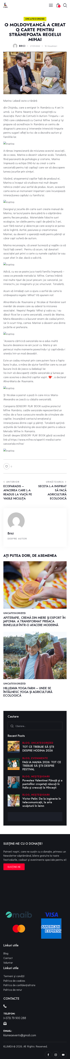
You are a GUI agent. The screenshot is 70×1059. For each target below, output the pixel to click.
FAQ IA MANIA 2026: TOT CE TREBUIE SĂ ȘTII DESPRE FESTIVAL (41, 765)
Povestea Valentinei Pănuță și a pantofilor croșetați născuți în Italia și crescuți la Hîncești (42, 784)
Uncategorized (35, 18)
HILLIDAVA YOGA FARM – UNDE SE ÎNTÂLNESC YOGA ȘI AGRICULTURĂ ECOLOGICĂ (27, 692)
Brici (11, 533)
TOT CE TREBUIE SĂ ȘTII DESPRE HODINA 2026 (38, 748)
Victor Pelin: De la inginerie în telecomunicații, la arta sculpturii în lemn (41, 802)
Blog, (26, 743)
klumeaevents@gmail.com (19, 1035)
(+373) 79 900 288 (14, 1018)
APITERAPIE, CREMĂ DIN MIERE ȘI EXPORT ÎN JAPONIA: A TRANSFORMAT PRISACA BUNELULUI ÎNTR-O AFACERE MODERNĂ (34, 621)
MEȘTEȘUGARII (40, 776)
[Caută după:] (35, 726)
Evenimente (39, 758)
